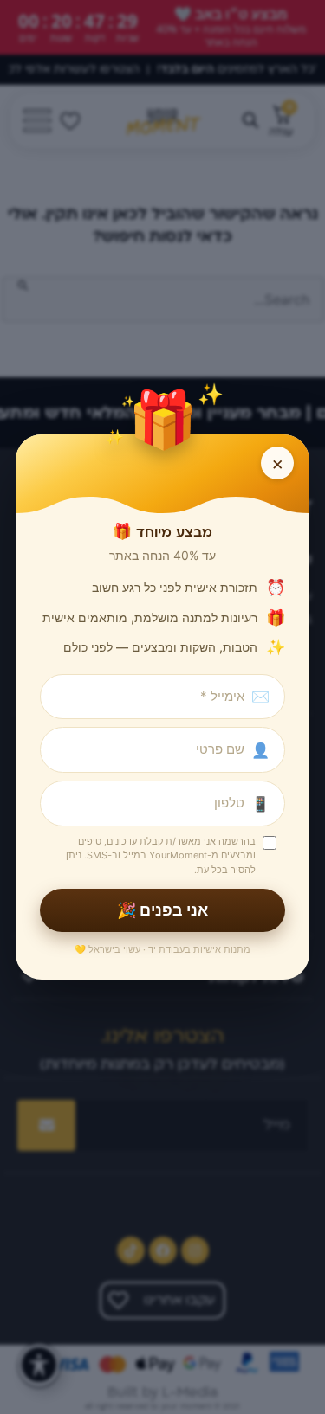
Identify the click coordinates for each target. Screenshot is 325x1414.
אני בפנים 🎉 (162, 910)
